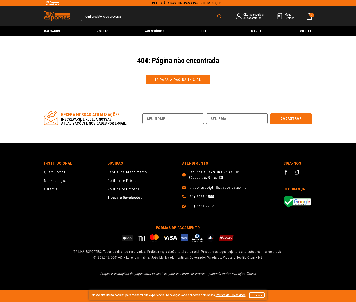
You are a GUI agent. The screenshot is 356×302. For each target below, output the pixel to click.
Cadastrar (291, 118)
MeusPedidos (289, 16)
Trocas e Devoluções (125, 197)
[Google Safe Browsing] (297, 201)
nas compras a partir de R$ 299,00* (186, 3)
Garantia (51, 189)
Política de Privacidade (127, 180)
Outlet (306, 31)
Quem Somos (55, 172)
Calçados (52, 31)
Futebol (207, 31)
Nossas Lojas (55, 180)
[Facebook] (286, 173)
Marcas (257, 31)
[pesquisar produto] (219, 16)
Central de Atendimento (127, 172)
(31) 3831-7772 (201, 206)
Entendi (257, 295)
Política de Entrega (123, 189)
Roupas (103, 31)
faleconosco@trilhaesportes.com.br (218, 187)
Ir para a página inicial (178, 80)
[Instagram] (297, 173)
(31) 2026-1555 (201, 197)
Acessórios (154, 31)
